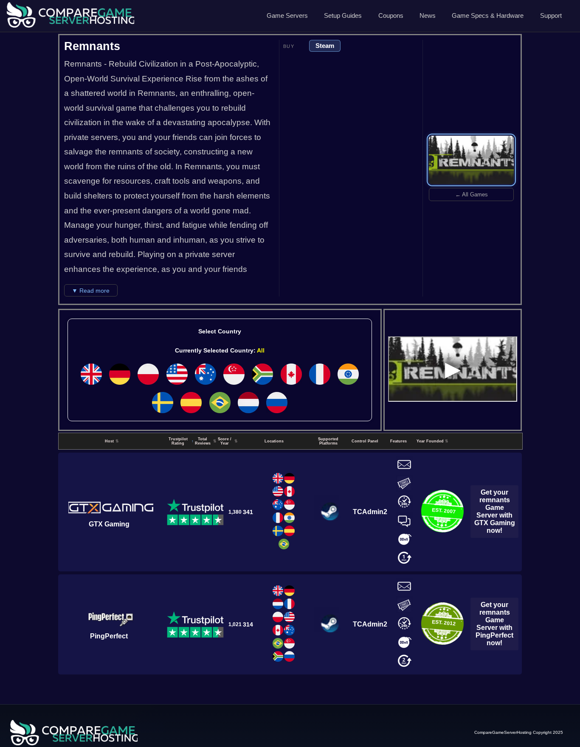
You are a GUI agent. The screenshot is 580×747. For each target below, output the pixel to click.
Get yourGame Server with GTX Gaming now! (494, 511)
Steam (324, 45)
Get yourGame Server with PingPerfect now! (494, 623)
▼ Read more (91, 290)
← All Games (471, 194)
